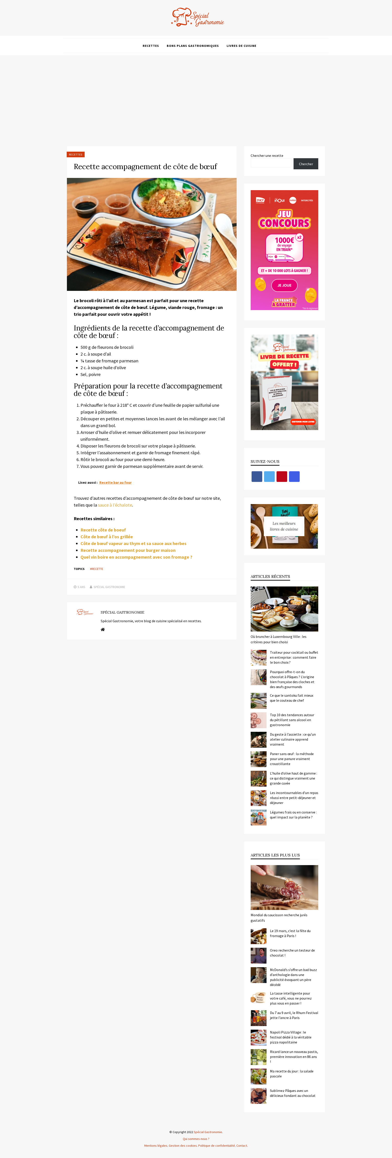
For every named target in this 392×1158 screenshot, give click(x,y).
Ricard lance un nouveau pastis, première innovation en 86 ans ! (294, 1056)
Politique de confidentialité (216, 1146)
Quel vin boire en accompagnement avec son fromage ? (136, 557)
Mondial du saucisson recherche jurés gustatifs (279, 918)
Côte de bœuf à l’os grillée (107, 536)
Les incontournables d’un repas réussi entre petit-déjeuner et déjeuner (294, 797)
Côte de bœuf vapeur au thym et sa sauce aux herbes (133, 543)
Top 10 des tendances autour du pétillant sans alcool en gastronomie (292, 720)
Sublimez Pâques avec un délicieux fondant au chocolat (293, 1093)
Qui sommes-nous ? (196, 1139)
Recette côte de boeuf (103, 530)
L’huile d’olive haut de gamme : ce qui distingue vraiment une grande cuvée (293, 778)
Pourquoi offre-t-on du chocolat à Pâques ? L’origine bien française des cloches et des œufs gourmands (292, 679)
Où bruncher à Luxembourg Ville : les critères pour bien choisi (278, 639)
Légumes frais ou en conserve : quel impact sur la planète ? (293, 814)
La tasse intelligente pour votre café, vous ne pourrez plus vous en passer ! (291, 998)
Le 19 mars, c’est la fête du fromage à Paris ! (290, 933)
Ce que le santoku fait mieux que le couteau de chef (291, 698)
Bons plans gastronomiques (193, 46)
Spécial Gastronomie (109, 587)
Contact (241, 1146)
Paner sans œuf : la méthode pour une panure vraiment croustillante (292, 758)
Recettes (151, 46)
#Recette (96, 569)
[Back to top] (387, 1153)
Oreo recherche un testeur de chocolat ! (292, 952)
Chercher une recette (267, 155)
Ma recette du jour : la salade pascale (292, 1073)
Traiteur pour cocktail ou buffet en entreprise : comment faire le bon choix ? (294, 657)
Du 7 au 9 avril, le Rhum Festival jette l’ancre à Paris (294, 1015)
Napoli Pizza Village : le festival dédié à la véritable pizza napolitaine (290, 1037)
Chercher (306, 164)
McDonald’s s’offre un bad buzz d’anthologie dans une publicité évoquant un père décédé (293, 977)
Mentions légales (155, 1146)
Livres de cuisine (241, 46)
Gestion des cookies (183, 1146)
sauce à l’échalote (115, 505)
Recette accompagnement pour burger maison (128, 550)
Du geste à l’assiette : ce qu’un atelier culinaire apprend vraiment (293, 739)
